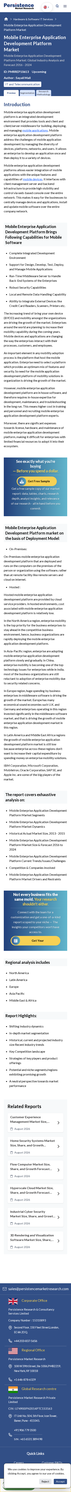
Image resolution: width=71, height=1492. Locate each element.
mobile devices (32, 179)
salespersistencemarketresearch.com (38, 1289)
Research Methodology (43, 93)
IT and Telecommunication (22, 84)
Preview (11, 92)
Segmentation (27, 92)
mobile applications (35, 130)
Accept (60, 1481)
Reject (45, 1481)
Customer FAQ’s (52, 1462)
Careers (19, 1462)
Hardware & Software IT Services (33, 19)
